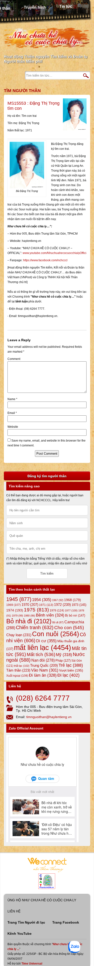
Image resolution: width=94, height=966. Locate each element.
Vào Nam (44, 670)
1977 (71, 610)
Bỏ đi (58, 622)
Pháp (63, 660)
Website (12, 426)
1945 (18, 599)
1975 (36, 610)
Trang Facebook (65, 922)
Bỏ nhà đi (29, 621)
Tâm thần (18, 670)
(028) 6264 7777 (43, 698)
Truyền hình (35, 7)
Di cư (46, 640)
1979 (17, 615)
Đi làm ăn (43, 675)
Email (12, 413)
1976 (57, 610)
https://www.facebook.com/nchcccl (45, 260)
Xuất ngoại (17, 675)
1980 (29, 615)
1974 (14, 610)
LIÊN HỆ (13, 911)
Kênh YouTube (19, 933)
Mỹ (64, 654)
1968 (72, 600)
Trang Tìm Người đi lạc (26, 922)
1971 (46, 605)
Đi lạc (68, 675)
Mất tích (41, 654)
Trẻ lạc (71, 665)
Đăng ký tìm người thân (47, 476)
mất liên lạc (42, 647)
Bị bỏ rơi (75, 615)
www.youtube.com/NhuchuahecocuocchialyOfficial (56, 253)
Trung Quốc (44, 665)
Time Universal (31, 963)
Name (12, 399)
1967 (57, 600)
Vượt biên (71, 670)
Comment (13, 359)
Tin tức (65, 6)
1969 (13, 604)
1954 (41, 599)
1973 (79, 605)
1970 (29, 605)
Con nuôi (55, 634)
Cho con (69, 627)
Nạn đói (43, 660)
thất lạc (21, 665)
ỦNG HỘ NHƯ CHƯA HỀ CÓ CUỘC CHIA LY (41, 900)
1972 (62, 604)
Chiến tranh (35, 627)
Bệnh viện (50, 615)
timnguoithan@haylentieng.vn (49, 717)
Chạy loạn (18, 635)
